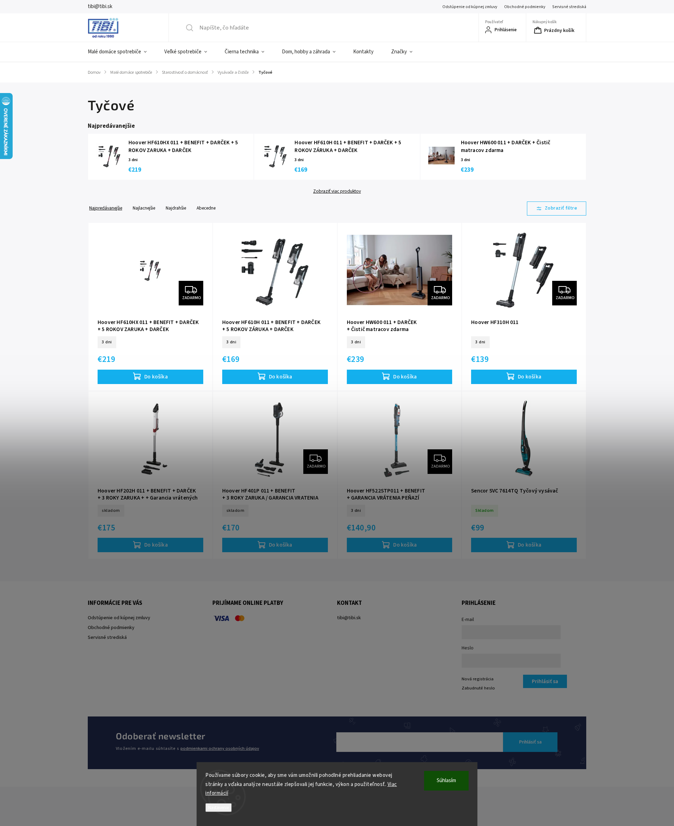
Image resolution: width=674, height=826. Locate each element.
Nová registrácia (478, 679)
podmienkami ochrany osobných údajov (219, 748)
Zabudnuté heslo (478, 688)
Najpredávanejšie (105, 208)
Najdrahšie (176, 208)
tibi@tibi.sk (349, 617)
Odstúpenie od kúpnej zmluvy (469, 7)
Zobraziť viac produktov (337, 191)
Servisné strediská (569, 7)
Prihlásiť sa (530, 742)
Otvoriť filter (557, 208)
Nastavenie (218, 807)
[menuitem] (122, 52)
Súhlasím (446, 780)
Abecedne (206, 208)
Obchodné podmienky (524, 7)
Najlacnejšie (144, 208)
